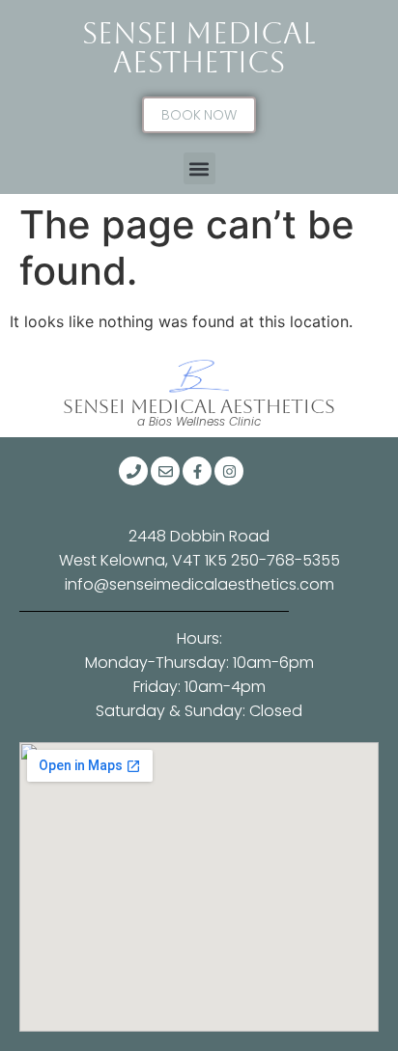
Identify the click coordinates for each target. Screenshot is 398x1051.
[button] (199, 168)
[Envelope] (165, 470)
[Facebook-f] (197, 470)
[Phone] (133, 470)
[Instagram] (228, 470)
